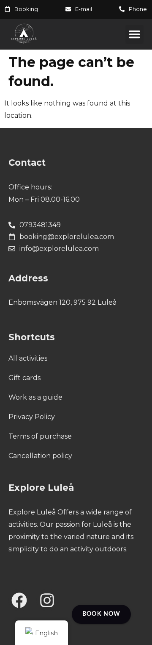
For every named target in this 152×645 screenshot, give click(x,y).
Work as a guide (35, 397)
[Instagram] (47, 600)
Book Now (101, 614)
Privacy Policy (31, 417)
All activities (27, 358)
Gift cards (24, 378)
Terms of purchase (40, 436)
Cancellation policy (40, 456)
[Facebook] (19, 600)
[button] (134, 34)
